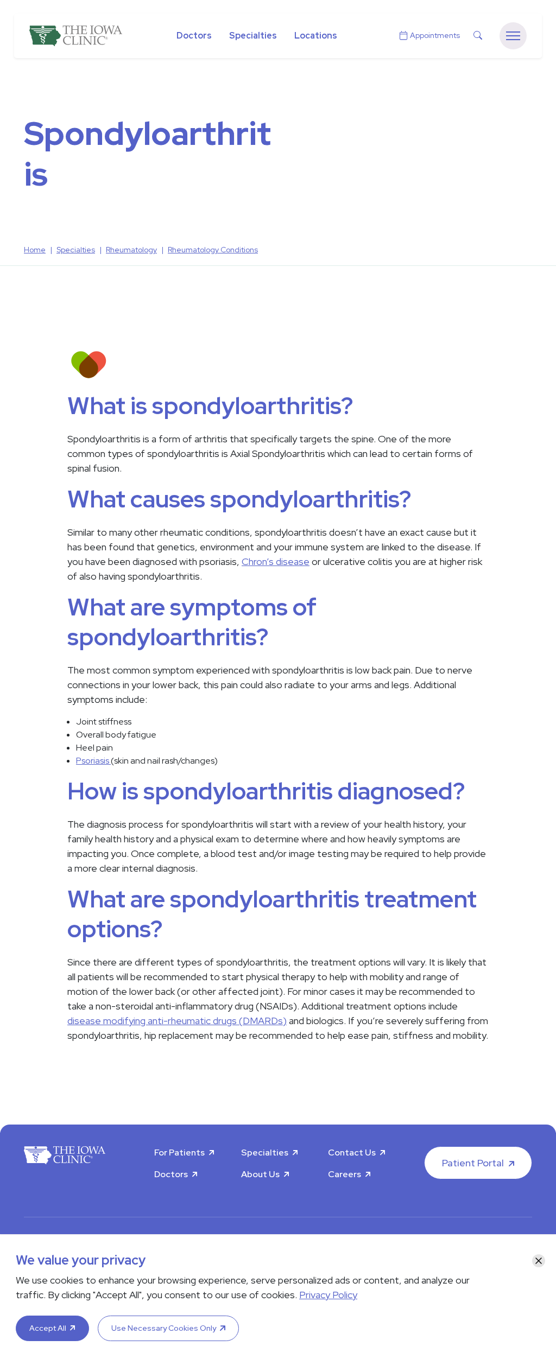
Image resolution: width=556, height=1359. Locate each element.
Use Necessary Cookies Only (163, 1328)
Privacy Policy (328, 1294)
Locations (315, 35)
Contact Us (352, 1152)
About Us (260, 1174)
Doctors (194, 35)
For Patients (179, 1152)
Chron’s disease (275, 561)
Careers (344, 1174)
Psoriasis (93, 760)
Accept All (47, 1328)
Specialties (253, 35)
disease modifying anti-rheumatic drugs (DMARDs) (177, 1020)
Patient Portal (473, 1163)
